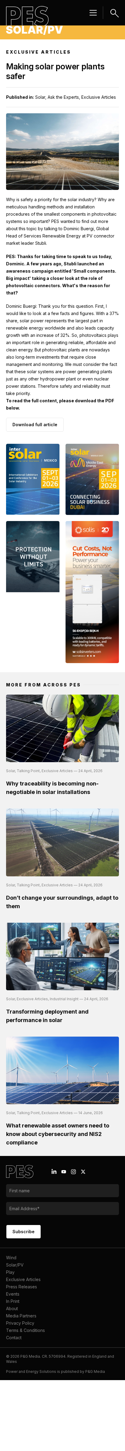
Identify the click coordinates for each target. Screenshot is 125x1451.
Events (12, 1294)
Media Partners (21, 1315)
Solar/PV (15, 1264)
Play (10, 1272)
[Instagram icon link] (73, 1171)
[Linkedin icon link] (54, 1171)
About (12, 1308)
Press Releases (21, 1286)
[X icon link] (83, 1171)
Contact (14, 1337)
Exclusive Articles (23, 1279)
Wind (11, 1257)
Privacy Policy (20, 1323)
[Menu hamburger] (93, 12)
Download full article (34, 424)
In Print (12, 1301)
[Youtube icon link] (63, 1172)
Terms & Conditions (25, 1330)
